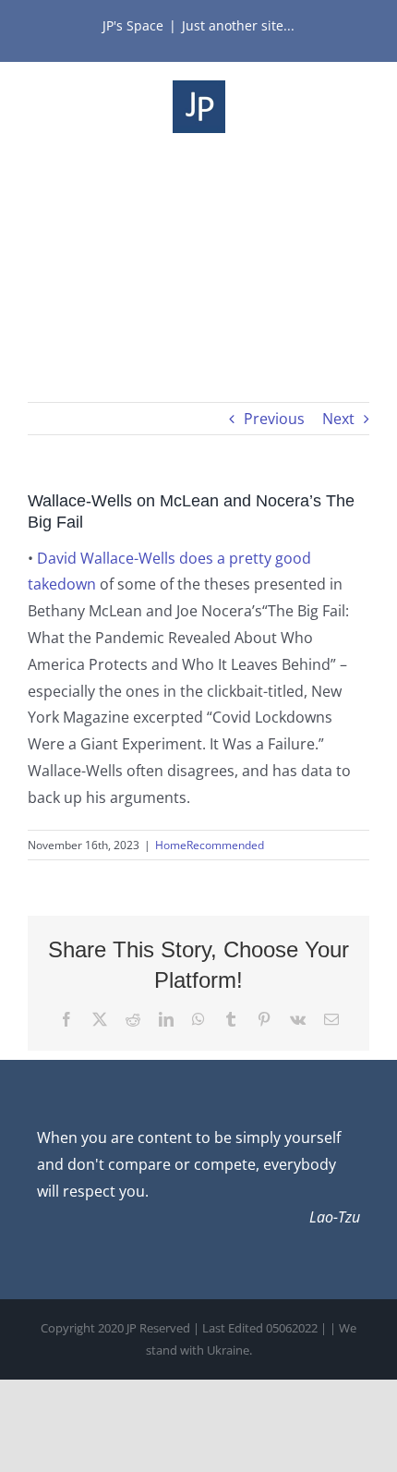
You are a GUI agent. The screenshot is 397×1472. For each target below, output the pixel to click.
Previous (274, 418)
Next (338, 418)
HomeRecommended (209, 845)
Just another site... (238, 25)
